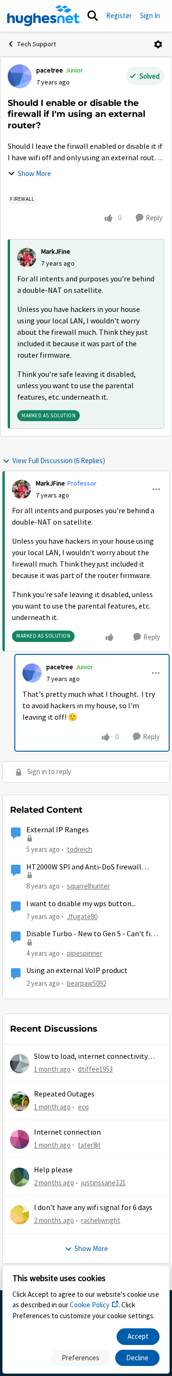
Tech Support (36, 44)
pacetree (49, 70)
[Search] (92, 15)
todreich (79, 849)
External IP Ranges (57, 830)
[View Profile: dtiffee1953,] (19, 1063)
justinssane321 (103, 1182)
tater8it (89, 1144)
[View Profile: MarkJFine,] (26, 257)
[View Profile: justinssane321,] (19, 1177)
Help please (53, 1170)
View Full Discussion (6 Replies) (58, 460)
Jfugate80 (82, 916)
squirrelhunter (88, 885)
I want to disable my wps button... (81, 904)
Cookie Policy (89, 1304)
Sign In (150, 15)
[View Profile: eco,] (19, 1101)
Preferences (80, 1357)
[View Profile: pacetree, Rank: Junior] (20, 76)
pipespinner (84, 953)
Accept (138, 1336)
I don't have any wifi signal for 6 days (93, 1207)
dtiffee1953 (95, 1069)
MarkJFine (55, 251)
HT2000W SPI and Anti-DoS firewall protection (83, 867)
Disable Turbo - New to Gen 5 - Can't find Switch (92, 934)
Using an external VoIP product (77, 970)
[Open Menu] (158, 44)
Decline (137, 1357)
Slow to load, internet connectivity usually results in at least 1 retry (91, 1057)
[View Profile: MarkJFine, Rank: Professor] (21, 489)
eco (83, 1106)
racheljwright (100, 1220)
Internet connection (67, 1132)
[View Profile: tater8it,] (19, 1139)
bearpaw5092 (86, 983)
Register (119, 15)
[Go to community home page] (44, 15)
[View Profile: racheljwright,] (19, 1214)
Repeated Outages (64, 1094)
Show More (34, 173)
